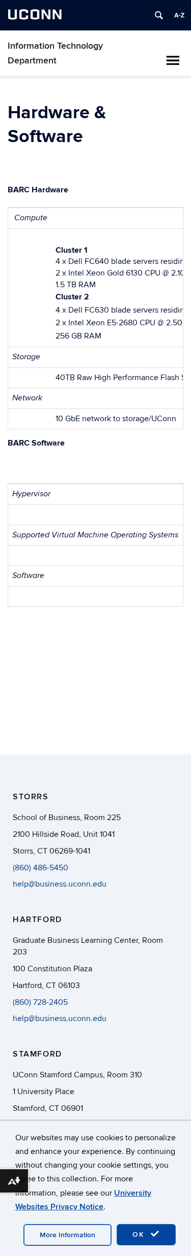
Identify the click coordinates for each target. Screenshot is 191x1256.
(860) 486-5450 (40, 868)
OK (140, 1234)
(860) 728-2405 (40, 1002)
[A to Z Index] (179, 15)
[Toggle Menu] (172, 60)
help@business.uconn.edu (59, 884)
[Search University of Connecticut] (159, 15)
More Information (67, 1235)
